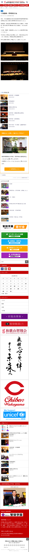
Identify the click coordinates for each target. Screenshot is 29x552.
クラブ (3, 300)
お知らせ (6, 5)
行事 (2, 92)
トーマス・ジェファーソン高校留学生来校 (20, 177)
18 (14, 286)
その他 (3, 310)
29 (3, 291)
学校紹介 (10, 5)
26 (18, 288)
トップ (2, 5)
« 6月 (2, 293)
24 (10, 288)
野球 (3, 303)
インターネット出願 (16, 235)
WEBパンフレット (15, 248)
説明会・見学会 (15, 241)
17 (10, 286)
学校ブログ (16, 5)
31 (10, 291)
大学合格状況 (15, 255)
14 (25, 283)
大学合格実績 (21, 5)
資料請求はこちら (15, 169)
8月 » (6, 293)
